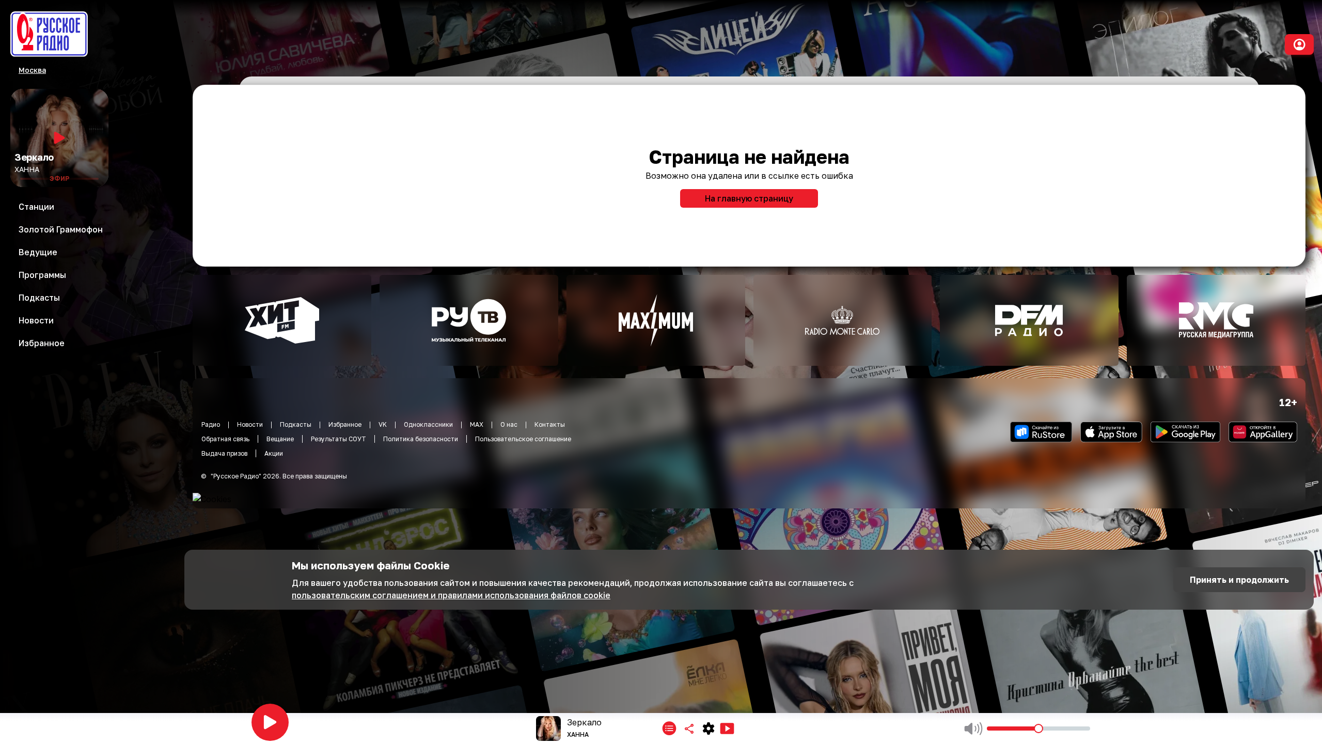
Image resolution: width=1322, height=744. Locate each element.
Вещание (280, 439)
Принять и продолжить (1239, 580)
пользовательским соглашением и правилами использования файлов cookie (451, 595)
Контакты (549, 424)
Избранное (344, 424)
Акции (273, 453)
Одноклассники (428, 424)
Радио (210, 424)
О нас (508, 424)
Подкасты (295, 424)
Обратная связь (225, 439)
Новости (250, 424)
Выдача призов (224, 453)
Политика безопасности (420, 439)
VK (383, 424)
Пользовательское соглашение (523, 439)
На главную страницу (749, 198)
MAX (476, 424)
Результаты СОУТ (338, 439)
